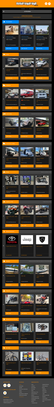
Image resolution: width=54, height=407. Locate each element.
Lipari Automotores (41, 222)
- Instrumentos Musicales (46, 399)
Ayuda (20, 390)
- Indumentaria (44, 398)
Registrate (31, 8)
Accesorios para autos (35, 396)
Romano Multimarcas (26, 69)
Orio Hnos (39, 132)
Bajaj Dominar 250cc (41, 186)
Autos (32, 384)
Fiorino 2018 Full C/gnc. (11, 100)
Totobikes (24, 369)
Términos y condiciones (23, 389)
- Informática (44, 392)
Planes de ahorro (34, 393)
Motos (32, 390)
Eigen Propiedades (26, 45)
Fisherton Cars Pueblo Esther (26, 309)
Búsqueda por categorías (23, 393)
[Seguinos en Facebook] (49, 3)
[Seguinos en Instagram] (46, 3)
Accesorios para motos (46, 319)
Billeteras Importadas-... (11, 362)
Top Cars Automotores (12, 74)
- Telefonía (44, 389)
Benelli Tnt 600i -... (25, 186)
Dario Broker (10, 281)
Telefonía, (22, 347)
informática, (32, 347)
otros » (50, 349)
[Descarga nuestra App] (5, 393)
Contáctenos (21, 396)
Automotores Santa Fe (12, 104)
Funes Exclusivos (10, 309)
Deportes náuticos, (40, 261)
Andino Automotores (41, 74)
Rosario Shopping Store (10, 369)
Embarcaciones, (32, 261)
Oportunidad (24, 246)
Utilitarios (33, 386)
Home (20, 384)
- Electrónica (44, 390)
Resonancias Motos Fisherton (11, 192)
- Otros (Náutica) (45, 386)
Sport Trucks (40, 104)
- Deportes (44, 396)
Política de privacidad (23, 395)
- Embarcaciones (34, 402)
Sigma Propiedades (11, 45)
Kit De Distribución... (26, 334)
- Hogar (43, 393)
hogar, (36, 347)
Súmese (20, 387)
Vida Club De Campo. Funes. (42, 38)
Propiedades (33, 399)
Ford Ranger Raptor (10, 128)
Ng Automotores (41, 192)
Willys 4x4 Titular (40, 305)
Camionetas (33, 387)
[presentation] (3, 37)
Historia (20, 392)
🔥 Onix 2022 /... (40, 69)
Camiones (33, 389)
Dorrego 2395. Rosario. (26, 38)
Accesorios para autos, (36, 319)
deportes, (43, 347)
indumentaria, (48, 347)
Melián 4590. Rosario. (11, 38)
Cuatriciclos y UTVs (34, 392)
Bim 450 (8, 276)
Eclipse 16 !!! (39, 276)
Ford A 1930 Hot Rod (26, 305)
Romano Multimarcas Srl (26, 74)
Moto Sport (24, 192)
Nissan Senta (25, 132)
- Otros (43, 401)
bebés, (39, 347)
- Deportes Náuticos (45, 384)
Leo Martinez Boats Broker (41, 281)
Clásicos (32, 395)
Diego (23, 104)
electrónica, (27, 347)
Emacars (9, 132)
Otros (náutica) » (47, 261)
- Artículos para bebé (45, 395)
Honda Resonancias (11, 222)
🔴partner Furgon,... (25, 100)
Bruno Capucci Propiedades (40, 44)
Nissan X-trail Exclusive (26, 128)
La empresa (21, 386)
